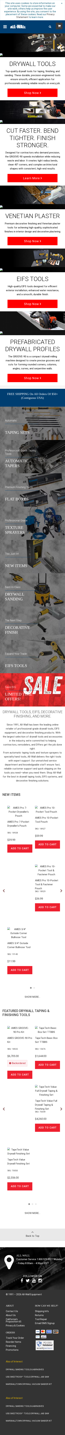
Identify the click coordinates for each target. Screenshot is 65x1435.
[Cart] (59, 26)
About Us (11, 1315)
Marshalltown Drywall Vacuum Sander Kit (29, 1384)
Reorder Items (13, 1342)
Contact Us (12, 1311)
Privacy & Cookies (15, 1325)
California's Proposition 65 (13, 1320)
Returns (39, 1315)
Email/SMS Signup (45, 1323)
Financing (11, 1346)
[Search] (50, 27)
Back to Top (32, 1235)
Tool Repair (41, 1319)
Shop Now (32, 93)
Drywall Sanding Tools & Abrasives (25, 1369)
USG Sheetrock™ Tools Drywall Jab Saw (27, 1377)
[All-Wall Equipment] (18, 26)
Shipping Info (42, 1311)
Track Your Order (15, 1338)
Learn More (32, 178)
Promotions (12, 1350)
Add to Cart (20, 848)
